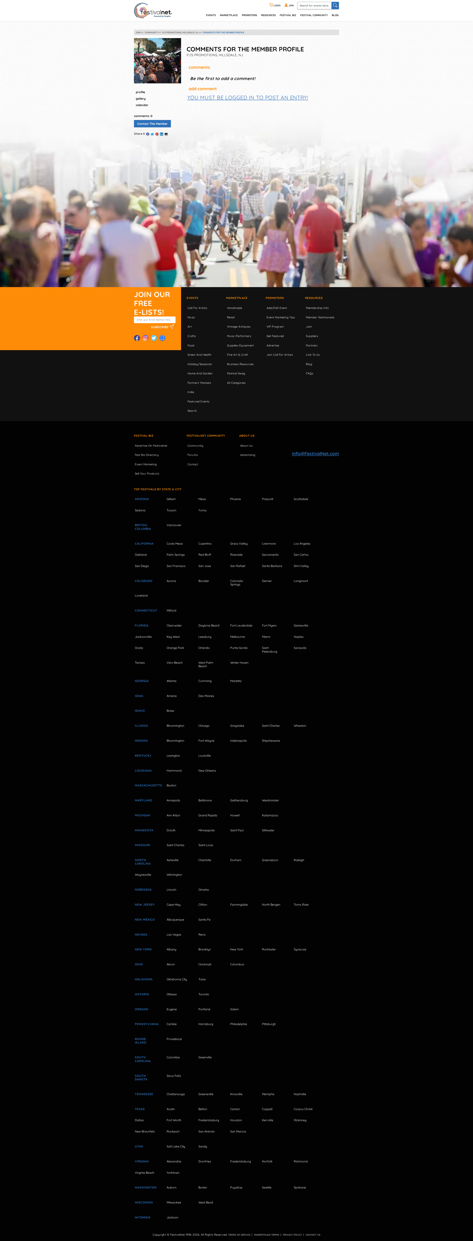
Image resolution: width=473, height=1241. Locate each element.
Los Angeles (302, 543)
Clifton (202, 904)
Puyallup (236, 1187)
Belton (202, 1109)
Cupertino (205, 543)
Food (191, 345)
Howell (235, 815)
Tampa (140, 662)
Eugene (172, 1009)
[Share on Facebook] (147, 134)
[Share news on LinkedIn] (161, 134)
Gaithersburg (239, 800)
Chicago (204, 725)
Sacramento (270, 554)
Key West (173, 637)
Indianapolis (238, 740)
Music (191, 317)
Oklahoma (144, 979)
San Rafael (237, 566)
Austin (171, 1109)
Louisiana (143, 770)
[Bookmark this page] (162, 338)
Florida (141, 625)
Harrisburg (205, 1024)
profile (140, 92)
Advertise (273, 345)
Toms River (301, 904)
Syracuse (300, 949)
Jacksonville (143, 637)
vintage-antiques (238, 326)
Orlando (204, 648)
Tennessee (144, 1094)
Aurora (171, 581)
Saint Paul (237, 830)
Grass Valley (239, 543)
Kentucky (143, 755)
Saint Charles (271, 725)
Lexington (173, 755)
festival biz (288, 15)
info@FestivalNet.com (315, 453)
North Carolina (143, 861)
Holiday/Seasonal (200, 364)
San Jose (204, 566)
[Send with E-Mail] (166, 134)
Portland (204, 1009)
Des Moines (206, 696)
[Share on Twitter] (152, 134)
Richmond (301, 1161)
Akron (171, 964)
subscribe (160, 327)
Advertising (247, 455)
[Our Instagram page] (145, 338)
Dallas (139, 1120)
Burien (202, 1187)
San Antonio (206, 1131)
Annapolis (173, 800)
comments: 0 (143, 116)
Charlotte (204, 860)
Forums (193, 455)
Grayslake (237, 725)
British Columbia (143, 526)
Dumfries (204, 1161)
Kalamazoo (270, 815)
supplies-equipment (240, 345)
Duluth (171, 830)
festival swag (236, 373)
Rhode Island (140, 1040)
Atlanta (171, 681)
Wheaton (300, 725)
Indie (191, 392)
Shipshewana (271, 740)
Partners (312, 345)
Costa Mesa (175, 543)
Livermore (269, 543)
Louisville (204, 755)
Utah (139, 1146)
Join (309, 326)
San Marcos (238, 1131)
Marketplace (229, 15)
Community (195, 445)
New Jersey (145, 904)
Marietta (235, 681)
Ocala (139, 648)
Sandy (202, 1146)
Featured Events (199, 401)
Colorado (143, 581)
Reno (202, 934)
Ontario (142, 994)
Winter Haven (239, 662)
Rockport (173, 1131)
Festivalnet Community (206, 435)
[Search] (335, 5)
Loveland (141, 595)
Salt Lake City (176, 1146)
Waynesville (143, 874)
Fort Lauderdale (241, 625)
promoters (249, 15)
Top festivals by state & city (158, 489)
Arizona (142, 499)
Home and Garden (200, 373)
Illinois (141, 725)
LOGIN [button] (276, 5)
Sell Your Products (147, 473)
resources (268, 15)
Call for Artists (197, 308)
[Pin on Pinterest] (156, 134)
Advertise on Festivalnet (151, 445)
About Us (247, 435)
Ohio (139, 964)
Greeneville (205, 1094)
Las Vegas (174, 934)
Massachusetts (146, 785)
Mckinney (300, 1120)
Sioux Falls (174, 1076)
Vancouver (174, 525)
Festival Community (314, 15)
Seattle (266, 1187)
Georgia (142, 681)
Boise (170, 710)
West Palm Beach (205, 664)
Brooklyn (204, 949)
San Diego (142, 566)
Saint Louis (205, 845)
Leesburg (204, 637)
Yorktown (173, 1172)
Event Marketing (146, 464)
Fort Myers (269, 625)
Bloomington (175, 725)
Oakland (141, 554)
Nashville (300, 1094)
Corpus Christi (303, 1109)
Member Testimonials (320, 317)
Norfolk (267, 1161)
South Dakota (141, 1077)
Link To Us (313, 354)
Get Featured (275, 336)
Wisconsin (144, 1202)
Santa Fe (204, 919)
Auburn (171, 1187)
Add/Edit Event (277, 308)
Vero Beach (175, 662)
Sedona (140, 510)
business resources (240, 364)
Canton (235, 1109)
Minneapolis (206, 830)
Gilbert (171, 499)
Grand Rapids (207, 815)
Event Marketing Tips (281, 317)
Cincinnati (204, 964)
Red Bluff (204, 554)
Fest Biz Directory (147, 455)
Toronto (203, 994)
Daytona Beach (209, 625)
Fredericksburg (208, 1120)
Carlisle (172, 1024)
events (211, 15)
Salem (234, 1009)
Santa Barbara (272, 566)
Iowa (139, 696)
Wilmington (174, 874)
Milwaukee (174, 1202)
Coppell (267, 1109)
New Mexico (145, 919)
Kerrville (267, 1120)
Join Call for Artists (280, 354)
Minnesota (144, 830)
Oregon (141, 1009)
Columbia (173, 1057)
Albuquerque (175, 919)
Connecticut (146, 610)
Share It (139, 134)
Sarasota (300, 648)
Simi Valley (301, 566)
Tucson (171, 510)
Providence (174, 1039)
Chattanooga (176, 1094)
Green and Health (199, 354)
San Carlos (301, 554)
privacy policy (292, 1234)
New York (143, 949)
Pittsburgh (269, 1024)
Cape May (174, 904)
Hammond (174, 770)
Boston (171, 785)
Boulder (203, 581)
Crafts (192, 336)
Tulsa (202, 979)
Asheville (172, 860)
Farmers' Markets (199, 383)
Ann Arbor (173, 815)
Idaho (140, 710)
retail (231, 317)
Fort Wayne (206, 740)
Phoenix (235, 499)
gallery (141, 98)
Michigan (142, 815)
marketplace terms (266, 1234)
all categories (236, 383)
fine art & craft (237, 354)
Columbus (237, 964)
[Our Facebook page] (137, 338)
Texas (140, 1109)
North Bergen (271, 904)
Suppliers (312, 336)
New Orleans (207, 770)
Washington (146, 1187)
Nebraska (143, 889)
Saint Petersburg (269, 649)
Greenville (205, 1057)
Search (192, 410)
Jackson (172, 1217)
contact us (313, 1234)
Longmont (301, 581)
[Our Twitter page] (154, 338)
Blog (335, 15)
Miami (266, 637)
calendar (142, 105)
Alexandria (174, 1161)
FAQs (309, 373)
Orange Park (175, 648)
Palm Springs (176, 554)
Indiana (141, 740)
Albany (171, 949)
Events (192, 298)
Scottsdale (301, 499)
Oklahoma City (177, 979)
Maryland (143, 800)
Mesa (202, 499)
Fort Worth (174, 1120)
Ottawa (172, 994)
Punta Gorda (239, 648)
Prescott (267, 499)
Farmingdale (239, 904)
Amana (172, 696)
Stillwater (268, 830)
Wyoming (142, 1217)
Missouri (142, 845)
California (144, 543)
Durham (235, 860)
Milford (171, 610)
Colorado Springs (236, 582)
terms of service (239, 1234)
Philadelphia (238, 1024)
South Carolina (143, 1059)
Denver (267, 581)
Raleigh (299, 860)
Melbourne (237, 637)
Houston (236, 1120)
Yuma (202, 510)
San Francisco (176, 566)
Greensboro (270, 860)
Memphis (268, 1094)
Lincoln (171, 889)
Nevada (141, 934)
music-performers (239, 336)
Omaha (203, 889)
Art (190, 326)
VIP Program (275, 326)
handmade (234, 308)
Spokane (300, 1187)
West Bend (205, 1202)
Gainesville (301, 625)
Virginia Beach (144, 1172)
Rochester (269, 949)
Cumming (205, 681)
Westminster (270, 800)
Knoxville (236, 1094)
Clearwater (174, 625)
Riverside (236, 554)
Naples (299, 637)
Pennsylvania (146, 1024)
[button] (247, 97)
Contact (193, 464)
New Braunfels (145, 1131)
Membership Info (317, 308)
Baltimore (205, 800)
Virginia (142, 1161)
